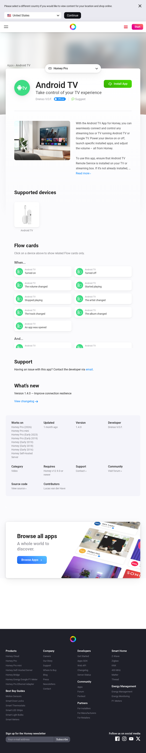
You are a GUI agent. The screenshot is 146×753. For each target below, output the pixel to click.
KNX (114, 665)
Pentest (81, 696)
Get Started (83, 656)
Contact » (81, 470)
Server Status (84, 674)
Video (14, 470)
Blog (45, 674)
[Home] (73, 27)
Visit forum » (115, 470)
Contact (47, 688)
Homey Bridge (13, 674)
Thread (115, 679)
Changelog (82, 670)
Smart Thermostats (15, 705)
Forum (80, 691)
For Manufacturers (86, 713)
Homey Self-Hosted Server (19, 670)
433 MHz (116, 670)
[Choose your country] (125, 27)
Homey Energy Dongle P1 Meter (21, 679)
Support (47, 665)
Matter (115, 674)
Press (46, 679)
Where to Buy (49, 670)
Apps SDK (82, 661)
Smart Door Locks (15, 701)
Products (11, 651)
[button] (32, 15)
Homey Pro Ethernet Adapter (20, 684)
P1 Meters (117, 701)
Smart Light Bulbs (15, 714)
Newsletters (49, 684)
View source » (19, 488)
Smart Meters (12, 719)
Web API (81, 665)
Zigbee (115, 661)
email (89, 369)
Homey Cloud (12, 656)
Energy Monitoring (121, 696)
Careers (47, 656)
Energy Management (122, 691)
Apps (10, 65)
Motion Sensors (14, 696)
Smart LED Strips (14, 710)
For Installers (84, 708)
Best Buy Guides (15, 691)
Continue (72, 15)
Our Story (47, 661)
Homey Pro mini (14, 665)
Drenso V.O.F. (115, 427)
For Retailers (83, 717)
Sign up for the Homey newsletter (26, 733)
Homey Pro (11, 661)
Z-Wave (115, 656)
